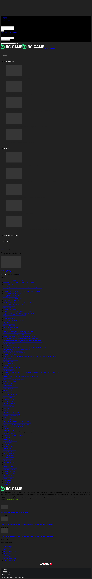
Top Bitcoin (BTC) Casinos (10, 365)
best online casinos (8, 358)
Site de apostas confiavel (10, 327)
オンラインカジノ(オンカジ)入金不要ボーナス (15, 335)
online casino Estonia (9, 396)
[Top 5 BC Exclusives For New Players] (14, 75)
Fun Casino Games (8, 369)
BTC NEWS (6, 148)
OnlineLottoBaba (8, 389)
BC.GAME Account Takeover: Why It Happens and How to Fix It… (27, 127)
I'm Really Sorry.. (6, 271)
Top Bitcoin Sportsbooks (10, 354)
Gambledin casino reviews (10, 387)
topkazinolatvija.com (9, 457)
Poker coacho (7, 329)
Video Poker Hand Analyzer (11, 235)
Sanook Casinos (7, 405)
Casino (5, 17)
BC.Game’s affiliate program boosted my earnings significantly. (21, 338)
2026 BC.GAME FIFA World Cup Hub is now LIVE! (22, 214)
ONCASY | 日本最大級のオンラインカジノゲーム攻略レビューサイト (21, 302)
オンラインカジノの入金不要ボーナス (13, 295)
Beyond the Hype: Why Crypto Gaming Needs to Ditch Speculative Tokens (31, 181)
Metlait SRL (6, 444)
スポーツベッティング (9, 324)
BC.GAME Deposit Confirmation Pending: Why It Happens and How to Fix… (31, 111)
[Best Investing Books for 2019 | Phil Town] (4, 509)
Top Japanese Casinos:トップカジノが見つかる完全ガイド (19, 349)
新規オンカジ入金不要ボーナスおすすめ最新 (14, 315)
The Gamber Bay (8, 392)
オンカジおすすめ (8, 284)
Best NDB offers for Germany (11, 414)
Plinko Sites (6, 408)
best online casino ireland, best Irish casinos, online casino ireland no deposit (24, 347)
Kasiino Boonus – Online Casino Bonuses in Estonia (17, 423)
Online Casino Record (9, 470)
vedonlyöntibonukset (9, 326)
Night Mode (6, 242)
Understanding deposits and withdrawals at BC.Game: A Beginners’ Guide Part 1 (28, 536)
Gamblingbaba (7, 390)
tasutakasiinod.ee (8, 446)
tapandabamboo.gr (9, 462)
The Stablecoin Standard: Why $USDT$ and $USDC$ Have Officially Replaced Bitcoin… (35, 230)
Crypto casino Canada (9, 344)
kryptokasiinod (7, 480)
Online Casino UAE (8, 430)
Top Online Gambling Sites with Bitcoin (14, 353)
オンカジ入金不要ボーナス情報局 (12, 293)
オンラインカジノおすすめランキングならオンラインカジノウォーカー (21, 291)
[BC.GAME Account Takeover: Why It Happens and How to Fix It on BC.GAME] (14, 123)
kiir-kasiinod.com (8, 452)
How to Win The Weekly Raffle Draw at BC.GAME (22, 95)
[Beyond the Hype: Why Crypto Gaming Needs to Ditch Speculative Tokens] (14, 178)
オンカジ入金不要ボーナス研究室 (12, 300)
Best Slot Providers (8, 419)
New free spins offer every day (12, 416)
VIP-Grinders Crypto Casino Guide (13, 435)
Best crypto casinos (9, 434)
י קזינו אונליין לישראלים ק (9, 383)
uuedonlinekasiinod (8, 477)
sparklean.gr (7, 461)
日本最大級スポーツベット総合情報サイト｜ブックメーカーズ (19, 311)
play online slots (8, 345)
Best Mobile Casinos (9, 371)
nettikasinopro (7, 475)
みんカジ (5, 290)
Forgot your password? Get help (10, 32)
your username (18, 27)
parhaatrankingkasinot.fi (10, 455)
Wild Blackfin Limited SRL (10, 441)
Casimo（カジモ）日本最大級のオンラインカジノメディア (18, 282)
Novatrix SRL (6, 437)
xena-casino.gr (7, 464)
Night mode (6, 20)
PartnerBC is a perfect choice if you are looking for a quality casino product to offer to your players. (31, 372)
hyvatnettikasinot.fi (8, 482)
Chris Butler (4, 274)
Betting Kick (6, 410)
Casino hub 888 (7, 398)
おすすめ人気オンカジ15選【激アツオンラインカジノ (17, 304)
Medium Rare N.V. (8, 443)
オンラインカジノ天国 (9, 471)
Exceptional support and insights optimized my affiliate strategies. (22, 340)
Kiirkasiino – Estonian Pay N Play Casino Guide (16, 421)
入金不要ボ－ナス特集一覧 (10, 297)
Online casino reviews (9, 385)
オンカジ (5, 286)
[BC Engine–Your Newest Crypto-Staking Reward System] (14, 194)
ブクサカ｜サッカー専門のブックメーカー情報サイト (17, 333)
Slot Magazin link (8, 459)
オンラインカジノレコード (10, 468)
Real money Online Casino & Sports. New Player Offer (18, 331)
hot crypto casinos (8, 362)
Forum (5, 19)
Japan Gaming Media (9, 306)
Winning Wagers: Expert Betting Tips (13, 320)
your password (18, 29)
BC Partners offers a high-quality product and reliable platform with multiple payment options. (30, 356)
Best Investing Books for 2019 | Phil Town (14, 512)
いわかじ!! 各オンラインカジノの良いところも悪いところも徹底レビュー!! (22, 288)
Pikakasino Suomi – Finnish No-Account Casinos (16, 425)
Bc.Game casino (8, 363)
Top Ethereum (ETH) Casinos (11, 367)
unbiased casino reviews (10, 381)
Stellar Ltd (6, 439)
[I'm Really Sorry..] (11, 267)
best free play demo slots (10, 360)
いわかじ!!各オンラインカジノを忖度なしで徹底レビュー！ (18, 313)
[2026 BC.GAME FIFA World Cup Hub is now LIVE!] (14, 210)
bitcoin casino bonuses (9, 318)
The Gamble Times (8, 399)
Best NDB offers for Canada (11, 412)
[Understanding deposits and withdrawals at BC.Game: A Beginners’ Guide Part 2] (4, 521)
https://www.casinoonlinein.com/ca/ (13, 380)
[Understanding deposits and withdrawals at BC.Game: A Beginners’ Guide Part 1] (4, 533)
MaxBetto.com (7, 417)
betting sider (7, 322)
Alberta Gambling (8, 407)
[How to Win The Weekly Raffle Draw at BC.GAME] (14, 91)
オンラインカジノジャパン (10, 473)
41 (19, 274)
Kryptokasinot (7, 428)
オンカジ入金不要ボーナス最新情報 (12, 299)
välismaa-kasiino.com (9, 450)
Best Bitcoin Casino (8, 61)
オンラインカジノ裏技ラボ (10, 309)
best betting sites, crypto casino (12, 351)
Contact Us (6, 573)
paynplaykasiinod (8, 479)
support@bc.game (12, 499)
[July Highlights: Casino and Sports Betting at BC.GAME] (14, 139)
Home (5, 55)
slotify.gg (5, 484)
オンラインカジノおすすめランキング (13, 281)
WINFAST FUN (7, 308)
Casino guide (7, 378)
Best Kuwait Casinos (9, 403)
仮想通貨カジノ (7, 374)
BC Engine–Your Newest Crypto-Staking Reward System (25, 198)
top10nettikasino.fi (8, 453)
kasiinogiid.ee (7, 448)
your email (17, 38)
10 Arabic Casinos (8, 401)
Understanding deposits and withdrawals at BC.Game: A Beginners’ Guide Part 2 (28, 524)
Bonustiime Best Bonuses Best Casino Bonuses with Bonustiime (20, 376)
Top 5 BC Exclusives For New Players (18, 78)
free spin (5, 317)
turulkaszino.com (8, 466)
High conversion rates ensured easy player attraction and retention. (22, 342)
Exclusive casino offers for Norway (13, 426)
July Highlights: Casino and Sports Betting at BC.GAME (24, 143)
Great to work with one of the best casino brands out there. (20, 336)
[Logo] (11, 48)
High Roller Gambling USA (10, 394)
